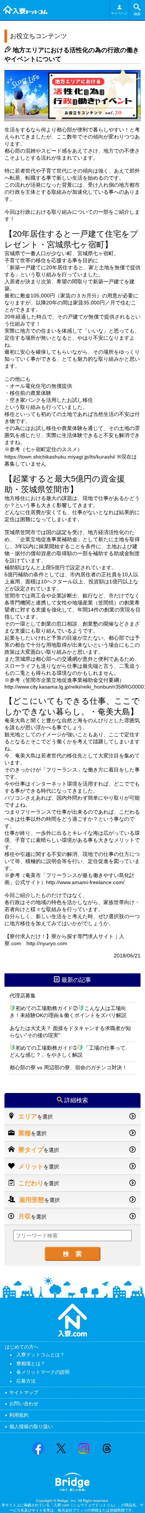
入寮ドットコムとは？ (40, 1354)
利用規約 (19, 1415)
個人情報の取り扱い (31, 1426)
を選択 (35, 1116)
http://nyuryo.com (46, 943)
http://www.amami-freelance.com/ (85, 882)
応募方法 (26, 1381)
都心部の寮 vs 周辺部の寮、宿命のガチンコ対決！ (68, 1067)
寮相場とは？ (30, 1363)
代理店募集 (23, 996)
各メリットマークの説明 (43, 1372)
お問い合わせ (23, 1403)
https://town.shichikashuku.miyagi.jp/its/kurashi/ (59, 457)
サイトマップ (23, 1392)
